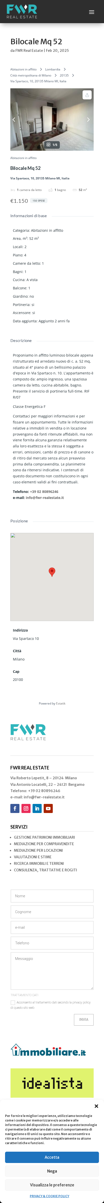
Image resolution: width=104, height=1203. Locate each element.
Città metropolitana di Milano (30, 75)
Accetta (52, 1157)
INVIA (83, 1020)
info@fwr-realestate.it (45, 497)
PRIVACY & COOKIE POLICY (49, 1196)
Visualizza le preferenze (52, 1185)
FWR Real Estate (29, 50)
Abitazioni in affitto (23, 69)
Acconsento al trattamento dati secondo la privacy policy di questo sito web (51, 1005)
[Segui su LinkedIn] (37, 808)
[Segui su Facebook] (14, 808)
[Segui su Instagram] (26, 808)
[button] (96, 1106)
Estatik (60, 703)
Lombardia (52, 69)
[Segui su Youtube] (48, 808)
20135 (64, 75)
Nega (52, 1171)
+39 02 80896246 (44, 491)
